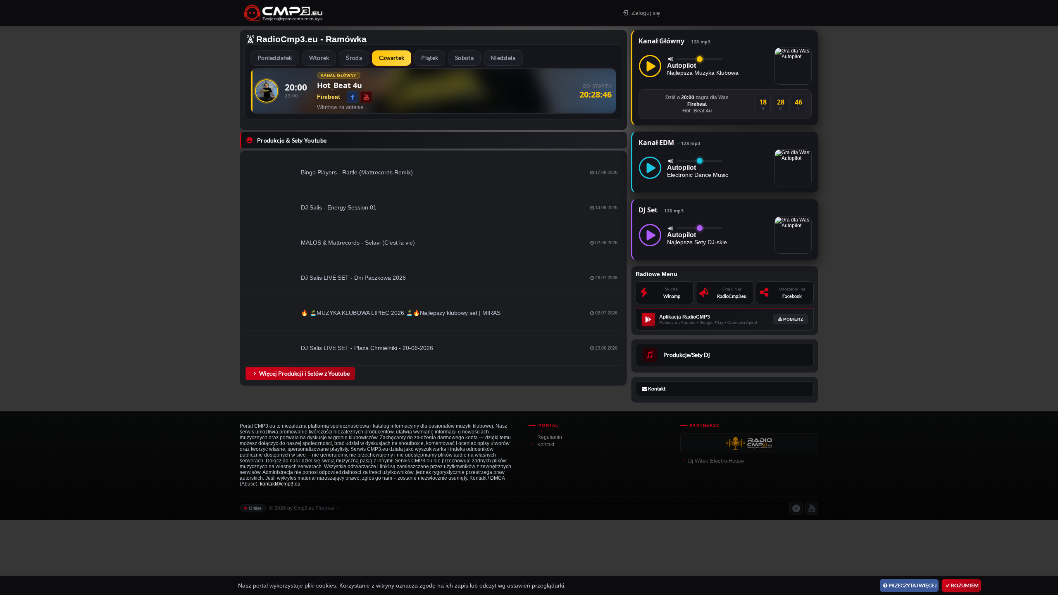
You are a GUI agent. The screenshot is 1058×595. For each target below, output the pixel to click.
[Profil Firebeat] (266, 90)
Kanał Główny (674, 40)
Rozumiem (965, 585)
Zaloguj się (645, 13)
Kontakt (545, 444)
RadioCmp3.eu (287, 39)
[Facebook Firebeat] (352, 97)
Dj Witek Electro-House (716, 461)
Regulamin (549, 437)
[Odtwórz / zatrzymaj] (650, 66)
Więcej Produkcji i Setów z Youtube (304, 373)
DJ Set (661, 209)
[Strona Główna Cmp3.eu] (355, 13)
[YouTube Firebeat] (366, 97)
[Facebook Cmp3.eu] (796, 508)
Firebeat (325, 508)
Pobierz (793, 319)
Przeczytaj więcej (912, 585)
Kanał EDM (669, 142)
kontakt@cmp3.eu (280, 484)
